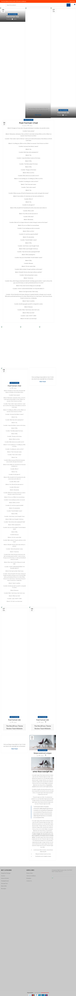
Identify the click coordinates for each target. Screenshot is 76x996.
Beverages (3, 888)
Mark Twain (38, 114)
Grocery (3, 875)
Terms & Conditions (31, 875)
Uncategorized (13, 14)
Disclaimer (28, 878)
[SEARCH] (68, 5)
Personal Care (4, 883)
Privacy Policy (29, 873)
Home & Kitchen (5, 878)
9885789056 (72, 1)
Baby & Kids (4, 886)
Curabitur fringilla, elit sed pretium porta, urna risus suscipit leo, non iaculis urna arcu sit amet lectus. (42, 835)
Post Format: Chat (13, 17)
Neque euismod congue (42, 753)
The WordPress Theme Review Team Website (14, 727)
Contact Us (29, 880)
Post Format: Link (63, 113)
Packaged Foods (5, 880)
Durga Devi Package (5, 873)
